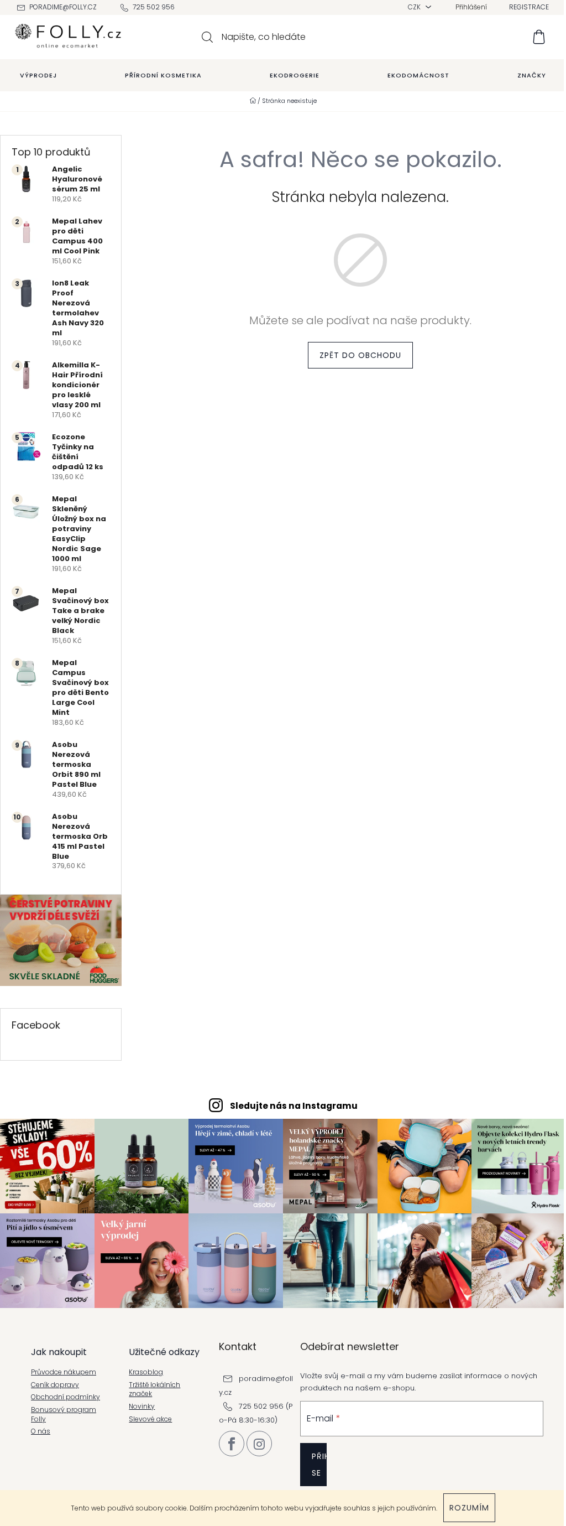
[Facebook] (231, 1443)
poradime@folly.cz (63, 7)
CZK (415, 7)
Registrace (529, 7)
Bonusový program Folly (63, 1414)
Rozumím (469, 1507)
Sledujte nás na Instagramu (294, 1106)
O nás (40, 1431)
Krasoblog (146, 1372)
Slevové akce (150, 1419)
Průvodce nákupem (63, 1372)
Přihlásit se (319, 1464)
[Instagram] (259, 1443)
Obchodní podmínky (65, 1397)
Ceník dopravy (55, 1384)
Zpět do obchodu (360, 355)
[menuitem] (38, 75)
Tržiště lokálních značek (154, 1389)
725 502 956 (154, 7)
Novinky (142, 1406)
